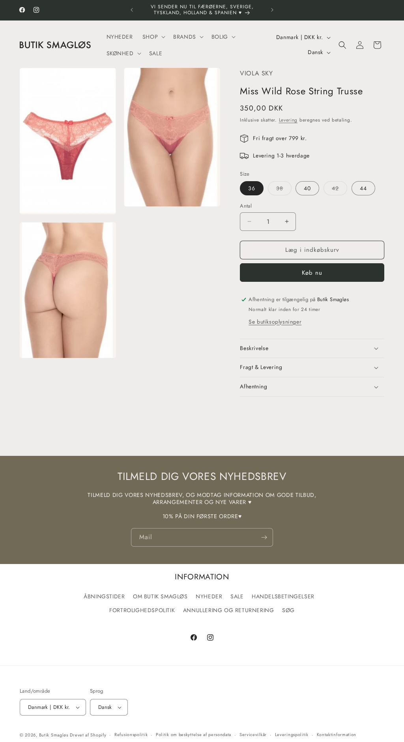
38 (284, 189)
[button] (153, 36)
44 (363, 188)
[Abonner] (264, 537)
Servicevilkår (253, 734)
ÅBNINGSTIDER (104, 596)
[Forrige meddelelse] (131, 9)
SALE (236, 596)
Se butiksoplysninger (275, 322)
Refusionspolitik (131, 734)
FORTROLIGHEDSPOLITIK (142, 610)
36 (251, 188)
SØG (288, 610)
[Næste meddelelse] (272, 9)
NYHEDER (209, 596)
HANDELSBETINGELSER (283, 596)
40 (307, 188)
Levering (288, 120)
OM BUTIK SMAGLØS (160, 596)
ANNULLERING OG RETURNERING (228, 610)
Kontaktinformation (337, 734)
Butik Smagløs (53, 735)
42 (339, 189)
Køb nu (312, 272)
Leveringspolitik (292, 734)
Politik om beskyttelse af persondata (193, 734)
